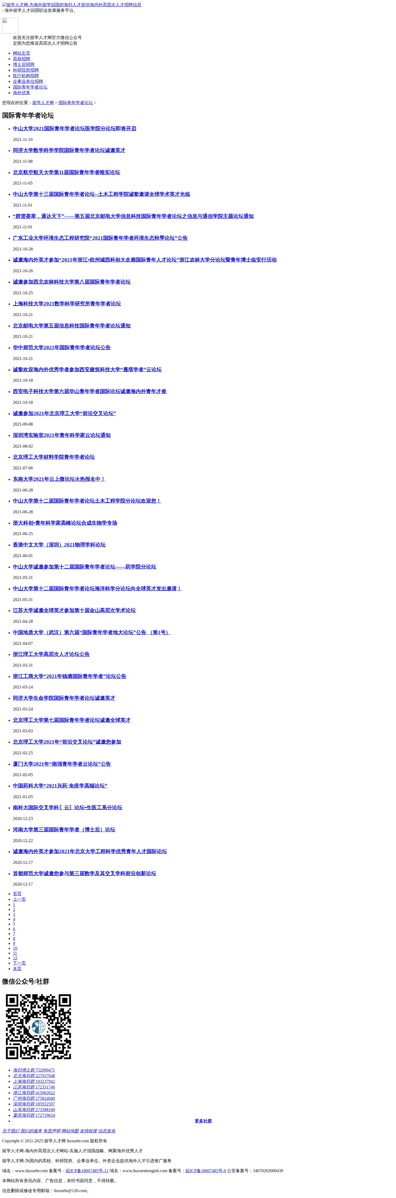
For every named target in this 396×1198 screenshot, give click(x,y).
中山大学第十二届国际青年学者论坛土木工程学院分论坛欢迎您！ (87, 501)
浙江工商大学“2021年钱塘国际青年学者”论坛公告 (69, 676)
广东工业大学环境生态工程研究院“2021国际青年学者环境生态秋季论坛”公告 (100, 238)
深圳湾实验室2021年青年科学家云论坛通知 (62, 435)
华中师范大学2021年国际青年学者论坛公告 (62, 347)
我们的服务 (31, 1131)
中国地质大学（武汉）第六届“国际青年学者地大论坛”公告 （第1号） (92, 632)
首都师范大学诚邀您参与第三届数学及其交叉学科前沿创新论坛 (84, 873)
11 (15, 953)
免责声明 (51, 1131)
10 (15, 948)
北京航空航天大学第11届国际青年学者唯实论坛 (66, 172)
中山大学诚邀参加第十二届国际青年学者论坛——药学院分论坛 (84, 567)
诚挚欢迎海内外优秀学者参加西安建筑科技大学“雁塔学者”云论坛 (87, 369)
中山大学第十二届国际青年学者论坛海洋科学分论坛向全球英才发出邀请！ (97, 588)
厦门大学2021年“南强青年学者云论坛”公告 (62, 764)
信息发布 (106, 1131)
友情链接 (88, 1131)
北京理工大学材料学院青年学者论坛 (54, 457)
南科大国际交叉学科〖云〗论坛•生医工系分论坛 (67, 807)
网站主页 (21, 53)
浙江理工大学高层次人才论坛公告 (51, 654)
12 (15, 958)
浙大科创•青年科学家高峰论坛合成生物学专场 (65, 523)
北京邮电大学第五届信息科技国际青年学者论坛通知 (72, 325)
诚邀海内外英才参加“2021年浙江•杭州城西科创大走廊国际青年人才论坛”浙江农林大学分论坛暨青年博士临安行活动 (145, 260)
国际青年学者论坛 (75, 102)
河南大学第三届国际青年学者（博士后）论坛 (64, 829)
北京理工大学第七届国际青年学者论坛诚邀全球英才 (72, 720)
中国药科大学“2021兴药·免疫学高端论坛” (60, 786)
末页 (17, 968)
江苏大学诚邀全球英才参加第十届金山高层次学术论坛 (74, 610)
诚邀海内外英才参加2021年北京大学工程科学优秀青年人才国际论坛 (90, 851)
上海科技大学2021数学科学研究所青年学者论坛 (67, 303)
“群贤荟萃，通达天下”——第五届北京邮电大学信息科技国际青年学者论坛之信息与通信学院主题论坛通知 (133, 216)
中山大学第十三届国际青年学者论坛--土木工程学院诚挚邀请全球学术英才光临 (101, 194)
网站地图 (70, 1131)
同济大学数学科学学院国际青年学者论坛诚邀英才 (69, 150)
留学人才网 (43, 102)
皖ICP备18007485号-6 (206, 1170)
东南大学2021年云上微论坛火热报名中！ (59, 479)
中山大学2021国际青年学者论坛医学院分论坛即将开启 (74, 128)
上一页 (19, 899)
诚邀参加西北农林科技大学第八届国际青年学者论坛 (72, 282)
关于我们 (10, 1131)
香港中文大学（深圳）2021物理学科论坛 (59, 544)
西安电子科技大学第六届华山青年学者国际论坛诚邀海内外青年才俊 (89, 391)
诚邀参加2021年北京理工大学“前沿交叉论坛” (64, 413)
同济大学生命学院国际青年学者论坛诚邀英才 (64, 698)
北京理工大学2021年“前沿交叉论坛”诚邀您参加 (67, 742)
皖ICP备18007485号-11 (87, 1170)
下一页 (19, 963)
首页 (17, 893)
